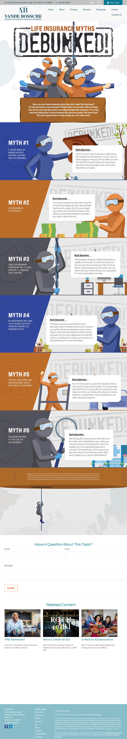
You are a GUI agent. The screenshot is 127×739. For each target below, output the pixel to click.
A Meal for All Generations (97, 639)
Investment (39, 715)
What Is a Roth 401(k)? (56, 639)
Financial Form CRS (63, 711)
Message (9, 565)
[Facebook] (98, 2)
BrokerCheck (98, 715)
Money (37, 727)
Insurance (39, 721)
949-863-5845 (64, 2)
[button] (50, 9)
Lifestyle (38, 730)
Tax (36, 724)
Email (67, 549)
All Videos (38, 737)
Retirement (39, 712)
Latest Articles (40, 733)
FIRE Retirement (15, 639)
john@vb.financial (11, 722)
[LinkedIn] (92, 2)
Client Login (114, 2)
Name (7, 549)
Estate (37, 718)
